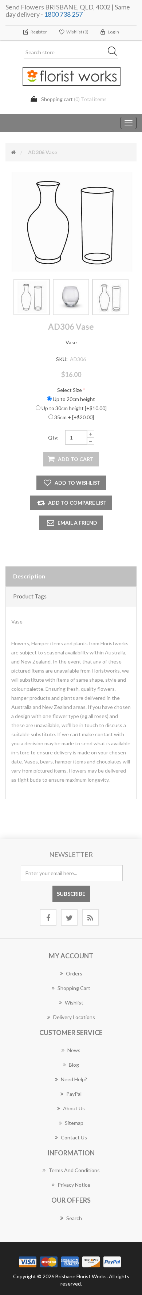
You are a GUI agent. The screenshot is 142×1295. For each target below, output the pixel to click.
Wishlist (74, 1002)
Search (74, 1218)
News (73, 1050)
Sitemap (74, 1123)
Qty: (53, 437)
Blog (74, 1065)
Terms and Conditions (74, 1170)
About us (74, 1108)
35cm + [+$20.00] (74, 417)
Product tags (30, 596)
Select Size (69, 390)
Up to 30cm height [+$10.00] (74, 408)
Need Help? (74, 1079)
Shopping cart (74, 988)
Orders (74, 973)
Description (29, 576)
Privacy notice (74, 1185)
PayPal (74, 1094)
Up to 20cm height (74, 399)
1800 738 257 (63, 14)
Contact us (74, 1137)
